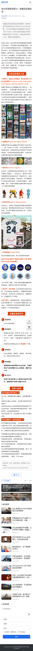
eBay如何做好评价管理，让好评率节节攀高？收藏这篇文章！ (22, 529)
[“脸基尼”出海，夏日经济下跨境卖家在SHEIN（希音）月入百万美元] (6, 596)
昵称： (5, 619)
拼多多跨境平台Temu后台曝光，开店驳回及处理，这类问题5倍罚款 (21, 538)
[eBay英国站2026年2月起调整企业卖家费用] (6, 511)
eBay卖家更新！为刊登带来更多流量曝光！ (22, 586)
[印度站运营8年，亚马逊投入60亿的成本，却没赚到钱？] (6, 558)
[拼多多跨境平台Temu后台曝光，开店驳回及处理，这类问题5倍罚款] (6, 539)
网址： (6, 628)
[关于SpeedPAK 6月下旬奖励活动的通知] (6, 568)
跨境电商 (3, 18)
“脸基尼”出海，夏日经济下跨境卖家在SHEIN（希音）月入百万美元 (21, 595)
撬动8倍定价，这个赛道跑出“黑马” (21, 548)
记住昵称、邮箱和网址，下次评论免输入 (15, 632)
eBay (23, 16)
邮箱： (5, 624)
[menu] (30, 2)
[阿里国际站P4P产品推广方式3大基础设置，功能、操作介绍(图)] (6, 520)
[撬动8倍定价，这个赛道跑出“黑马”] (6, 549)
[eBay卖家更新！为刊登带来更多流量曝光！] (6, 587)
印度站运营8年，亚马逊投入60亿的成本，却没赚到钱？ (21, 557)
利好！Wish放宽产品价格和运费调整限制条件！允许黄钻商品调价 (21, 576)
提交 (16, 636)
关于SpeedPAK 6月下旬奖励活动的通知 (21, 567)
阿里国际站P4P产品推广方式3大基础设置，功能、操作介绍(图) (21, 519)
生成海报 (7, 480)
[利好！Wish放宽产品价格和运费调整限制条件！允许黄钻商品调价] (6, 577)
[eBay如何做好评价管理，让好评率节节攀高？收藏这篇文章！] (6, 530)
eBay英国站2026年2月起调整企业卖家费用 (22, 510)
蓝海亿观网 (4, 16)
